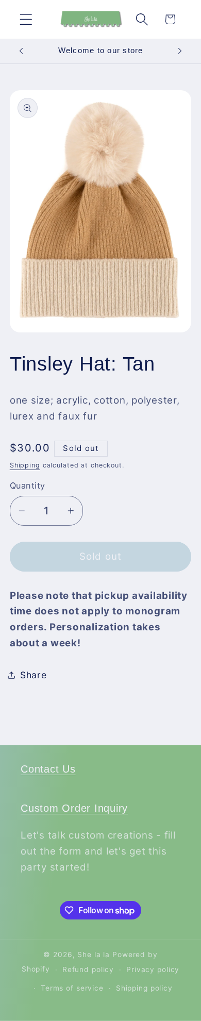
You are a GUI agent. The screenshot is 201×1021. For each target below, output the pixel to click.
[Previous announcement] (21, 51)
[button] (26, 19)
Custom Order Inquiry (74, 808)
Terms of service (72, 988)
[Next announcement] (180, 51)
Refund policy (88, 969)
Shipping (25, 465)
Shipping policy (144, 988)
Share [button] (33, 674)
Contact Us (48, 769)
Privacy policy (152, 969)
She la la (93, 954)
